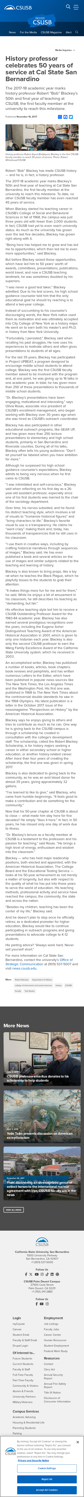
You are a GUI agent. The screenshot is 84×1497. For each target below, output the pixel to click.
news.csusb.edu (24, 968)
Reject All (47, 1479)
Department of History (42, 979)
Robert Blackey (22, 979)
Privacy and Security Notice (33, 1460)
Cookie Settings (47, 1468)
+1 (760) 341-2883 (42, 1291)
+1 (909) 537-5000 (42, 1262)
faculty (18, 991)
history (59, 985)
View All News (13, 1210)
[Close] (77, 1442)
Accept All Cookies (46, 1490)
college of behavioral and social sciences (33, 985)
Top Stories (30, 991)
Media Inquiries (63, 50)
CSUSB (68, 985)
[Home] (18, 7)
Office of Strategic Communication (39, 962)
